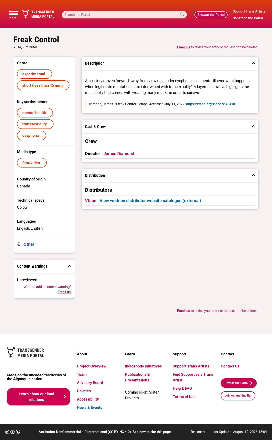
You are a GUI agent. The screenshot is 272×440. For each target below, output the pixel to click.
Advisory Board (90, 382)
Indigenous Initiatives (143, 366)
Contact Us (230, 366)
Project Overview (91, 366)
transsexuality (35, 124)
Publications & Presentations (137, 377)
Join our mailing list (238, 395)
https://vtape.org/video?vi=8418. (211, 104)
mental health (35, 112)
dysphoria (31, 135)
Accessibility (88, 399)
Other (28, 244)
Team (82, 374)
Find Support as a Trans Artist (193, 377)
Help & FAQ (182, 388)
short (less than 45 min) (43, 85)
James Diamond (118, 153)
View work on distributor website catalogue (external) (150, 200)
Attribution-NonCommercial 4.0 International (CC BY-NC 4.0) (85, 432)
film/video (32, 163)
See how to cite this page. (152, 432)
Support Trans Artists (191, 366)
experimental (34, 74)
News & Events (89, 407)
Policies (84, 391)
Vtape (90, 200)
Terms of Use (184, 396)
